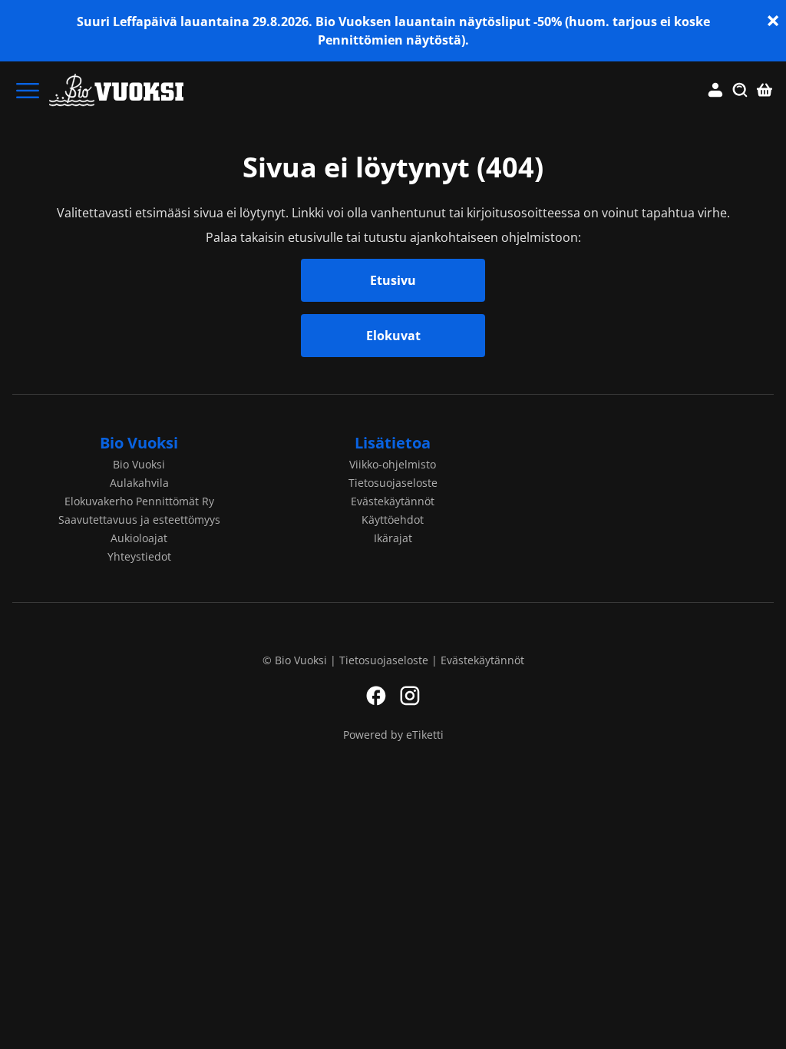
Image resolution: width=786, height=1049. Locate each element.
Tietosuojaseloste (393, 482)
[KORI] (764, 91)
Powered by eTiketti (393, 734)
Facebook (376, 695)
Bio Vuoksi (139, 442)
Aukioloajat (139, 538)
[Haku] (740, 91)
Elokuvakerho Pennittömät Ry (139, 501)
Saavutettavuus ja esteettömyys (139, 519)
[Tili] (715, 91)
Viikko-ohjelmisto (392, 464)
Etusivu (393, 280)
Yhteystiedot (139, 556)
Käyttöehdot (393, 519)
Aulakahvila (139, 482)
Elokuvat (393, 335)
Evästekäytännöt (392, 501)
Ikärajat (393, 538)
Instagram (410, 695)
